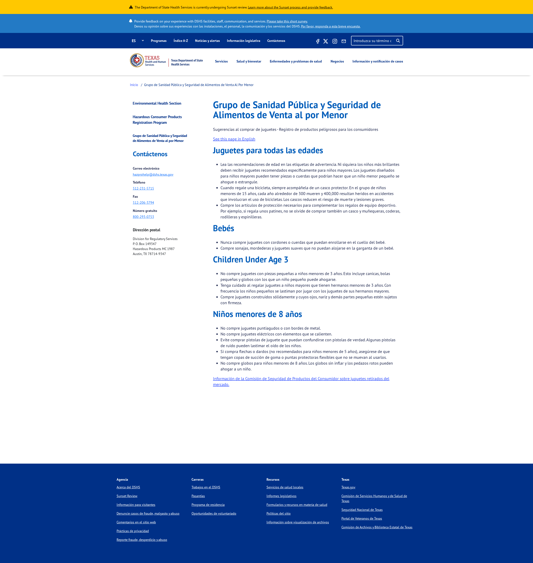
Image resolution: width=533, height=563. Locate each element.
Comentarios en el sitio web (136, 522)
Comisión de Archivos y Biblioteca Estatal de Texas (376, 527)
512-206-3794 (143, 202)
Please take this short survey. (287, 21)
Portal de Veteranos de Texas (361, 518)
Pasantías (198, 496)
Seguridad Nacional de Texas (362, 510)
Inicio (134, 85)
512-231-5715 (143, 188)
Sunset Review (127, 496)
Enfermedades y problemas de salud (296, 61)
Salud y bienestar (249, 61)
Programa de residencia (208, 505)
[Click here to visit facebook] (317, 42)
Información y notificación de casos (377, 61)
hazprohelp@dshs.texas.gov (153, 174)
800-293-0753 (143, 217)
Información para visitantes (136, 505)
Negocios (337, 61)
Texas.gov (348, 487)
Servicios (221, 61)
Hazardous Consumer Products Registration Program (157, 119)
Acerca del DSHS (128, 487)
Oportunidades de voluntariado (214, 513)
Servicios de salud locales (284, 487)
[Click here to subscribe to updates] (344, 42)
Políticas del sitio (278, 513)
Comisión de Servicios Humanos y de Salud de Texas (374, 498)
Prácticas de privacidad (133, 531)
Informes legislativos (281, 496)
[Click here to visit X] (326, 42)
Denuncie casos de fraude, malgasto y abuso (148, 513)
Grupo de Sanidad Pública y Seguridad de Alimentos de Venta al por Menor (160, 138)
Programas (159, 41)
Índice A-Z (181, 41)
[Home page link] (166, 60)
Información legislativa (243, 41)
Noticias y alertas (207, 41)
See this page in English (234, 138)
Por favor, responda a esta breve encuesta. (330, 26)
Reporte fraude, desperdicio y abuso (142, 540)
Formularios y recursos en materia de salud (296, 505)
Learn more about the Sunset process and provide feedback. (290, 7)
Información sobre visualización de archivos (297, 522)
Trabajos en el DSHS (206, 487)
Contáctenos (276, 41)
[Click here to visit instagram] (334, 42)
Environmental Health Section (157, 103)
